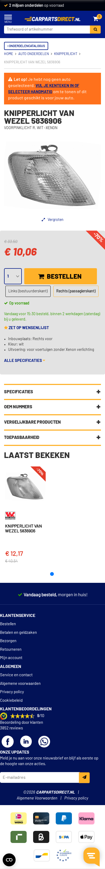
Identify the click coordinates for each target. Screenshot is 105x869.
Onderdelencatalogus (26, 46)
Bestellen (64, 277)
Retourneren (11, 650)
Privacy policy (12, 692)
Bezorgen (8, 641)
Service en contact (16, 675)
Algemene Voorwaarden (37, 798)
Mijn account (11, 658)
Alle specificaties (23, 361)
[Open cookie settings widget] (9, 859)
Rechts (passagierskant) (76, 291)
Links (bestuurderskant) (28, 291)
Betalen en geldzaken (18, 633)
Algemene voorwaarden (20, 684)
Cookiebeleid (11, 701)
